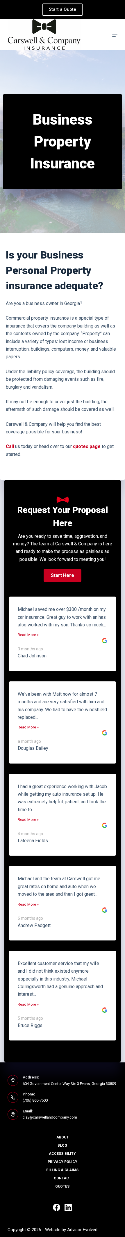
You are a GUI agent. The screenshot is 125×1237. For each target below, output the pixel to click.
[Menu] (114, 34)
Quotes (62, 1186)
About (62, 1137)
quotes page (87, 446)
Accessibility (62, 1154)
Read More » (28, 635)
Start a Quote (62, 9)
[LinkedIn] (68, 1207)
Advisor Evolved (82, 1229)
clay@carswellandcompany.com (50, 1117)
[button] (62, 575)
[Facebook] (56, 1207)
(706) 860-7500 (35, 1100)
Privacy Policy (62, 1162)
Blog (62, 1145)
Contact (62, 1178)
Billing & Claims (62, 1170)
